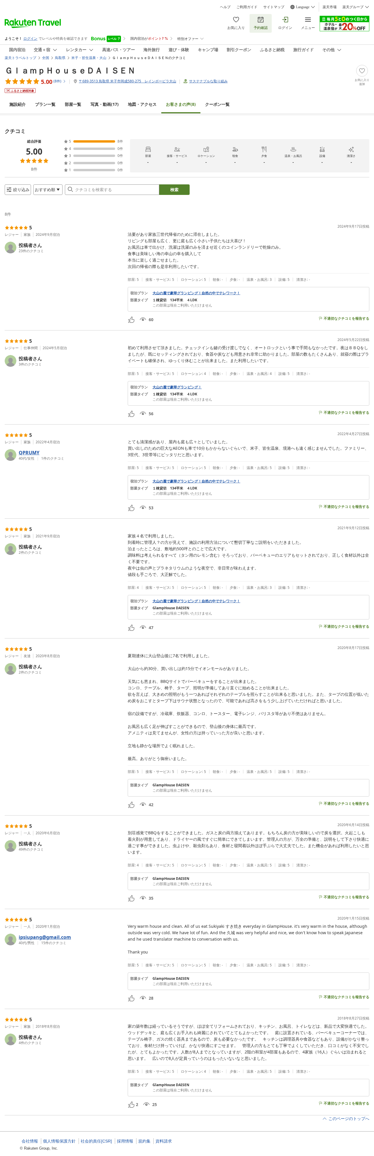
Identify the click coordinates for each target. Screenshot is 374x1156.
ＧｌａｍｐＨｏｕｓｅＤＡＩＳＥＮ (70, 70)
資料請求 (163, 1141)
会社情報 (30, 1141)
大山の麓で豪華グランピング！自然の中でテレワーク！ (196, 293)
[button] (64, 247)
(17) (105, 104)
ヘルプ (225, 7)
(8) (181, 104)
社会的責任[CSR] (96, 1141)
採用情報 (125, 1141)
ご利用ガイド (246, 7)
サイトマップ (273, 7)
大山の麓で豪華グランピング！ (177, 387)
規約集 (144, 1141)
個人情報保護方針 (59, 1141)
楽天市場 (330, 7)
